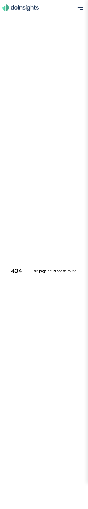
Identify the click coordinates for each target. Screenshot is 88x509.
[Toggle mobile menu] (80, 8)
